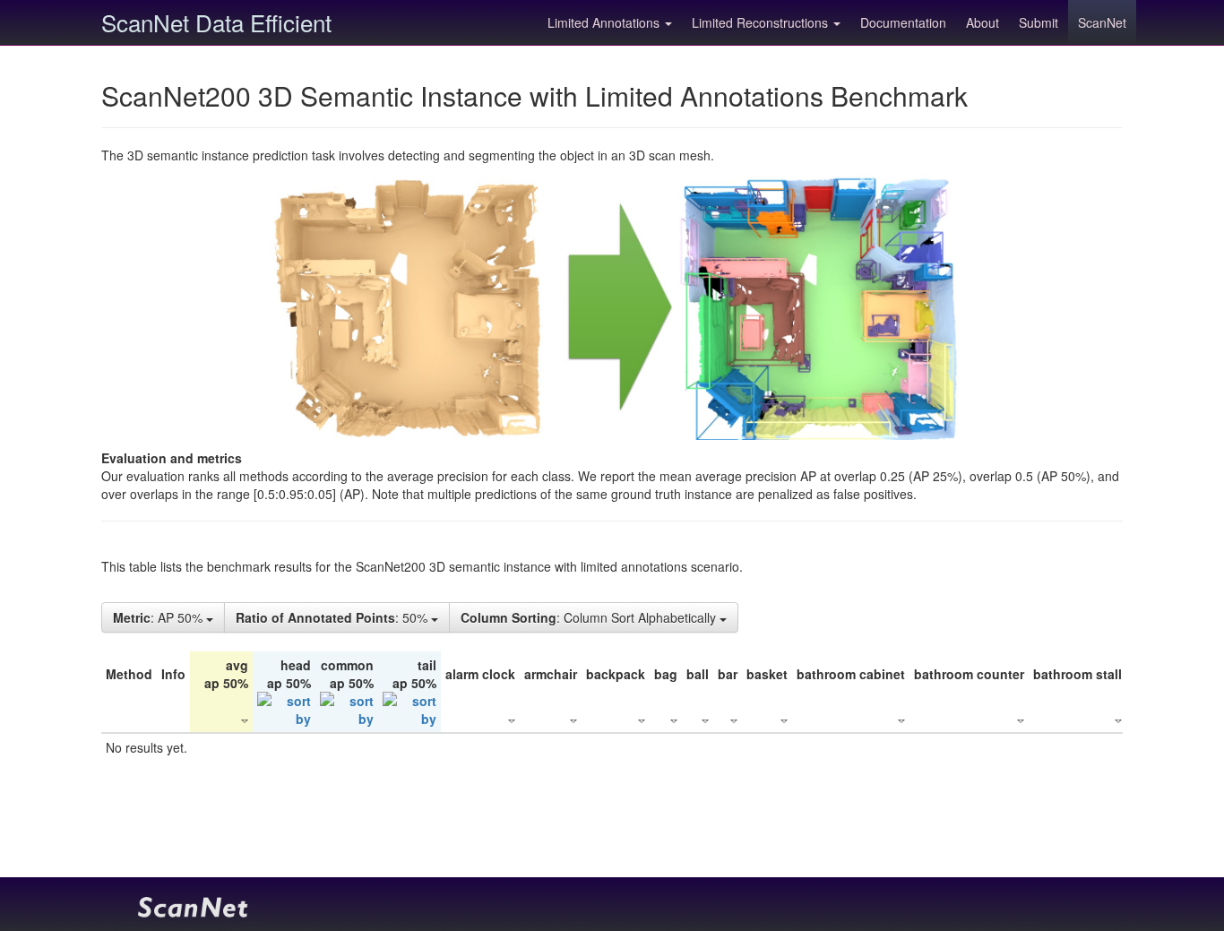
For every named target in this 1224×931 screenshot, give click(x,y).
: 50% (333, 617)
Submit (1038, 22)
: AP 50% (159, 617)
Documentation (903, 22)
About (982, 22)
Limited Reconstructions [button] (762, 22)
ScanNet (1102, 22)
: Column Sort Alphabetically (590, 617)
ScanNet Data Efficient (216, 22)
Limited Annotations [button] (605, 22)
